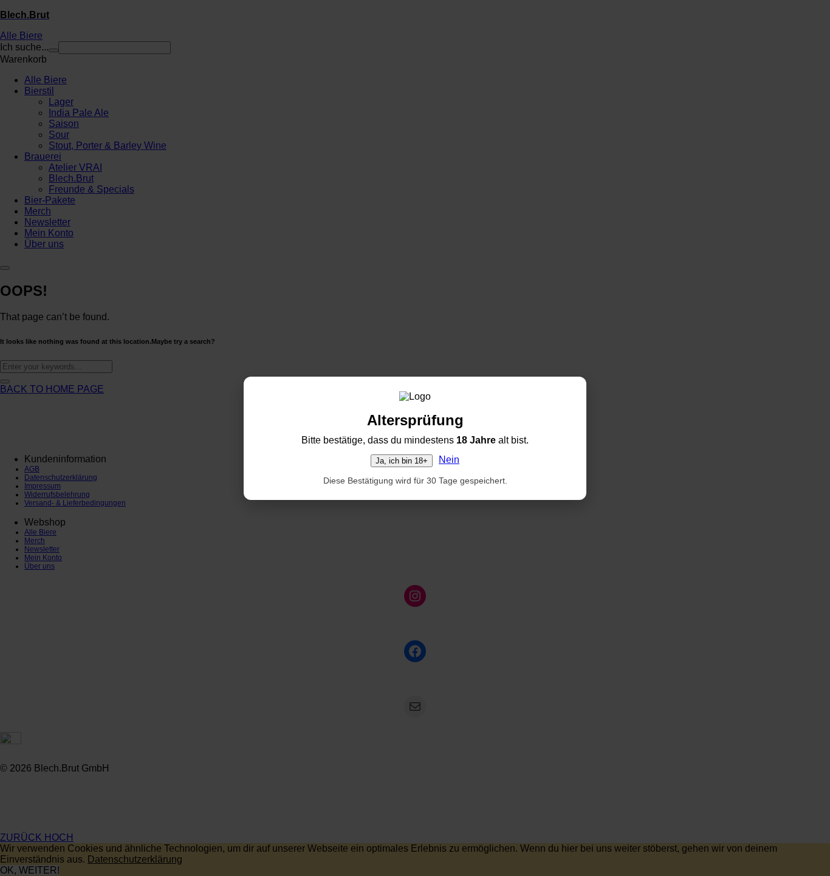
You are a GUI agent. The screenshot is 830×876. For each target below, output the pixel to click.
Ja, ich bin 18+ (402, 460)
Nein (449, 459)
